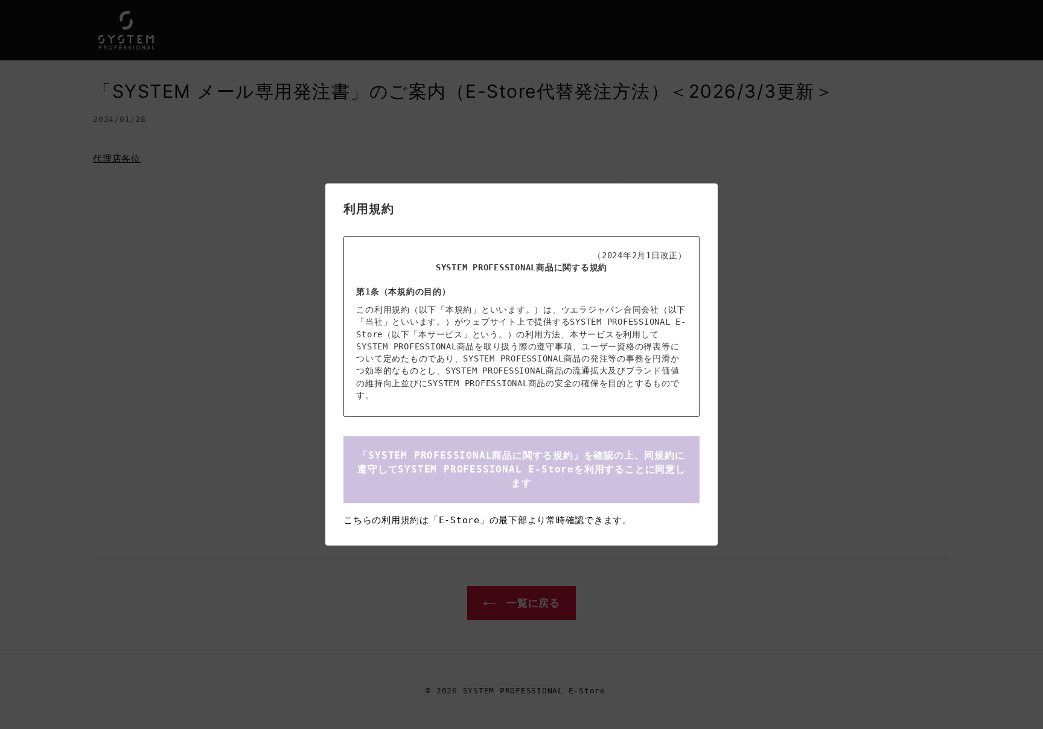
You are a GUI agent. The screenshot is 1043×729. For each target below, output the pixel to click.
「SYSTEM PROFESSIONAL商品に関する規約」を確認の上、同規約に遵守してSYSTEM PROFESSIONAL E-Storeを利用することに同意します (521, 469)
